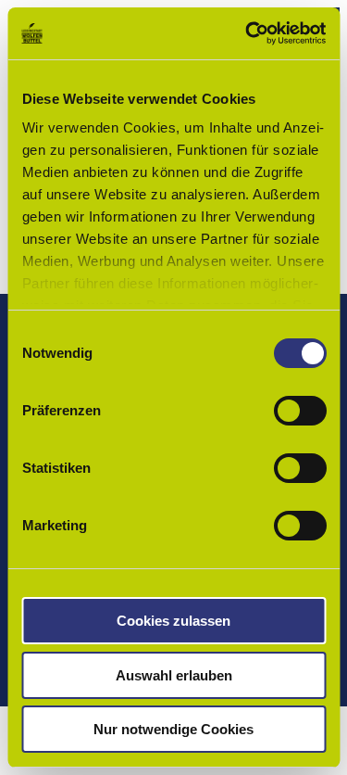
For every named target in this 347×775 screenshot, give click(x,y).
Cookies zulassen (173, 621)
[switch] (299, 411)
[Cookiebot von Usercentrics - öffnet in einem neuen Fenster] (247, 33)
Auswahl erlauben (174, 675)
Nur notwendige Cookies (173, 729)
